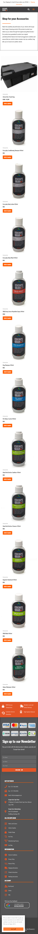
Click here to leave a (19, 905)
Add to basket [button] (7, 157)
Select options (7, 103)
